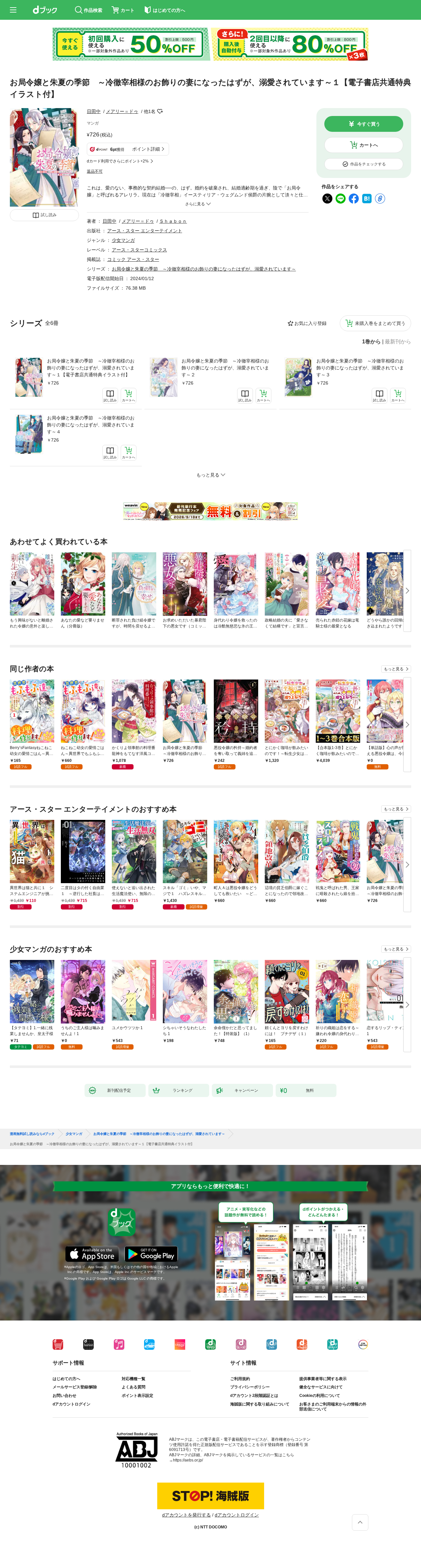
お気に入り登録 (310, 323)
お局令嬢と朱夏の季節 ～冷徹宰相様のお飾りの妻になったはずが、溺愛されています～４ (91, 424)
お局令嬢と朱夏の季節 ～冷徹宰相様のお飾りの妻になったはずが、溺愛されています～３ (360, 367)
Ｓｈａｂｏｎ (173, 221)
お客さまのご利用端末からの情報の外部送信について (332, 1407)
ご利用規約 (240, 1378)
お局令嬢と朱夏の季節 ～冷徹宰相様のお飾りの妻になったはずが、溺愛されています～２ (225, 367)
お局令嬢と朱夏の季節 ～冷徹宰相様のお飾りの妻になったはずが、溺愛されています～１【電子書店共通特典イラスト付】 (91, 367)
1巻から (371, 341)
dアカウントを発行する (186, 1515)
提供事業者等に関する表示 (323, 1378)
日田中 (94, 111)
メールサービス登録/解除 (75, 1387)
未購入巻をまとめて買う (380, 323)
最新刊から (398, 341)
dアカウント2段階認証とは (254, 1395)
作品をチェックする (368, 164)
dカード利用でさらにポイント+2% (118, 161)
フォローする (160, 111)
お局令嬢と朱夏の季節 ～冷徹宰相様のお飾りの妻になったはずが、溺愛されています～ (204, 269)
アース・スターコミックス (139, 249)
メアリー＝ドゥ (122, 111)
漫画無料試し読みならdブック (32, 1134)
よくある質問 (133, 1387)
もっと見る (394, 669)
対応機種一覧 (133, 1378)
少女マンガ (123, 240)
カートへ (368, 145)
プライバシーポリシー (250, 1387)
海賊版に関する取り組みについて (259, 1404)
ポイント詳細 (146, 149)
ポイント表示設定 (137, 1395)
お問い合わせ (64, 1395)
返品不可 (95, 171)
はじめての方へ (66, 1378)
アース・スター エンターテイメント (144, 230)
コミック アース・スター (133, 259)
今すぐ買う (368, 124)
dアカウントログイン (71, 1404)
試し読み (49, 215)
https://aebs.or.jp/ (188, 1460)
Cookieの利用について (319, 1395)
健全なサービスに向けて (321, 1387)
